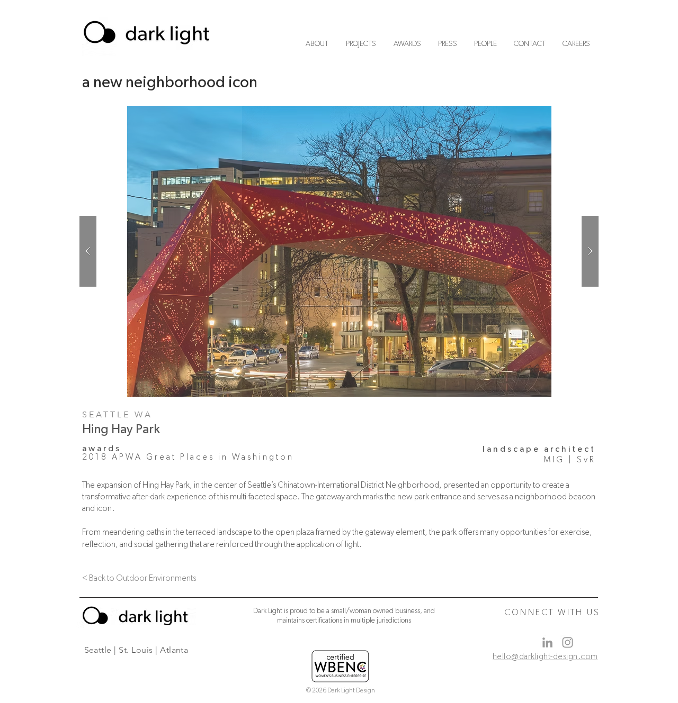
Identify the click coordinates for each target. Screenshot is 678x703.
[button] (339, 251)
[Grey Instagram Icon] (567, 642)
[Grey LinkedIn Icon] (547, 642)
